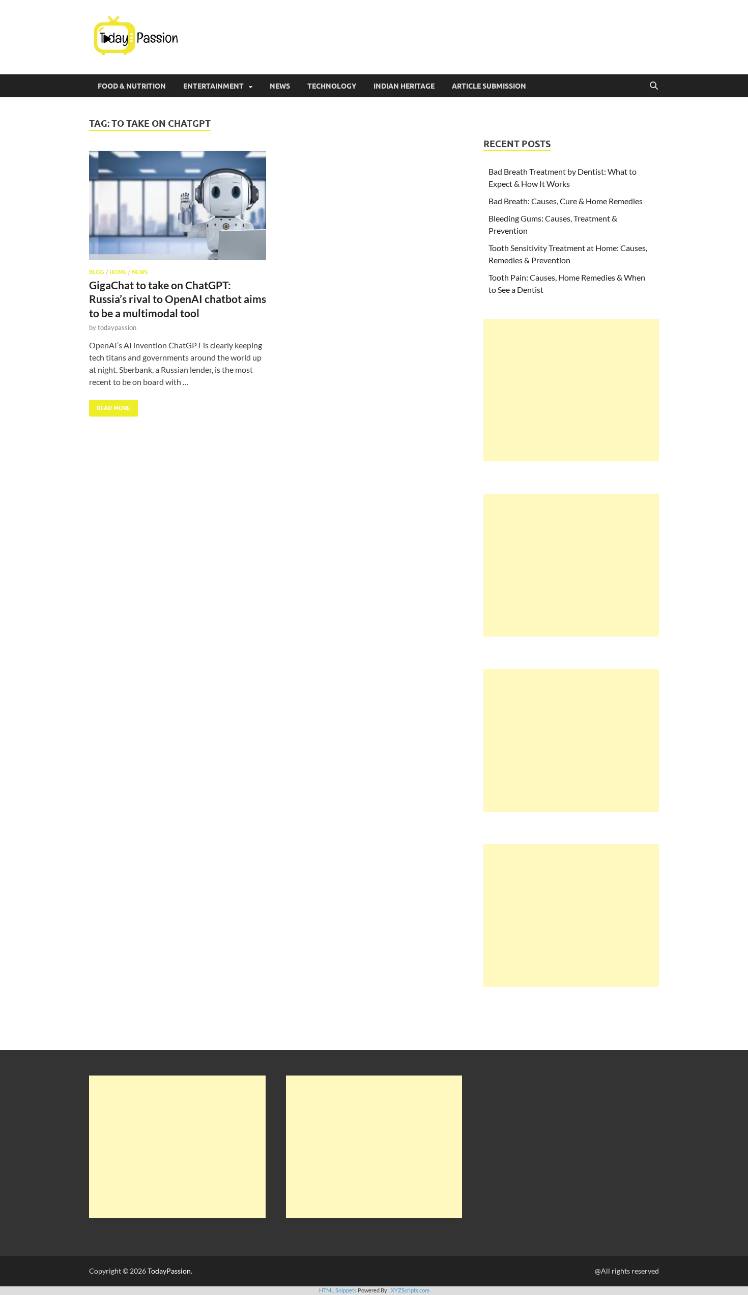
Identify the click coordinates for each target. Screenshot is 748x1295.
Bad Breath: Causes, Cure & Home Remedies (565, 201)
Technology (331, 86)
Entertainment (213, 86)
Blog (96, 271)
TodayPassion (169, 1270)
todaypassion (117, 327)
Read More (109, 405)
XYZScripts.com (410, 1290)
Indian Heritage (404, 86)
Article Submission (489, 86)
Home (118, 271)
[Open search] (653, 86)
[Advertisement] (571, 390)
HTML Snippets (338, 1290)
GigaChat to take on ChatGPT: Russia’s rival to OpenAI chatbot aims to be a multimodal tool (177, 299)
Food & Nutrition (132, 86)
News (280, 86)
